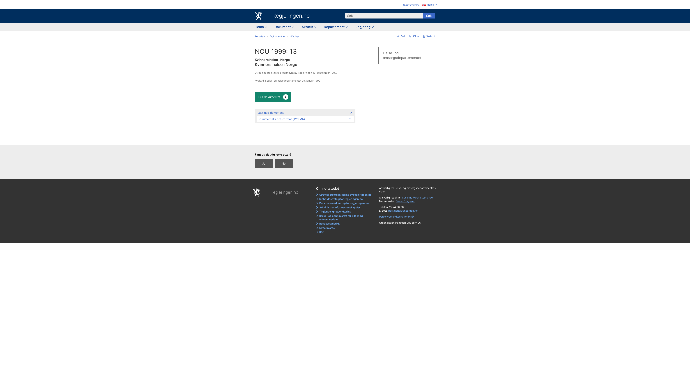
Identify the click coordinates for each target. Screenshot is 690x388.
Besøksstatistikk (329, 223)
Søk (429, 16)
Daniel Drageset (405, 201)
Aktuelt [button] (308, 27)
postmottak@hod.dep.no (403, 210)
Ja (263, 163)
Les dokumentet (269, 97)
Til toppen (304, 140)
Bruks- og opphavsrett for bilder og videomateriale (341, 217)
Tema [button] (259, 27)
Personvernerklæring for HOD (396, 216)
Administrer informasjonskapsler (339, 207)
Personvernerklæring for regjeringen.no (344, 203)
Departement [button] (334, 27)
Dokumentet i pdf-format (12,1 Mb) (281, 119)
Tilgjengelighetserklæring (335, 211)
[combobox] (384, 16)
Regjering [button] (363, 27)
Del (402, 36)
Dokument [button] (283, 27)
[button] (277, 36)
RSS (321, 232)
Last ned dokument (270, 112)
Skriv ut (430, 36)
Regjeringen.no (291, 15)
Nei (284, 163)
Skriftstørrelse (411, 4)
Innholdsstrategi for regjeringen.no (341, 198)
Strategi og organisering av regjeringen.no (345, 194)
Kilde (415, 36)
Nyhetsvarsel (327, 227)
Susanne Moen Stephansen (418, 197)
